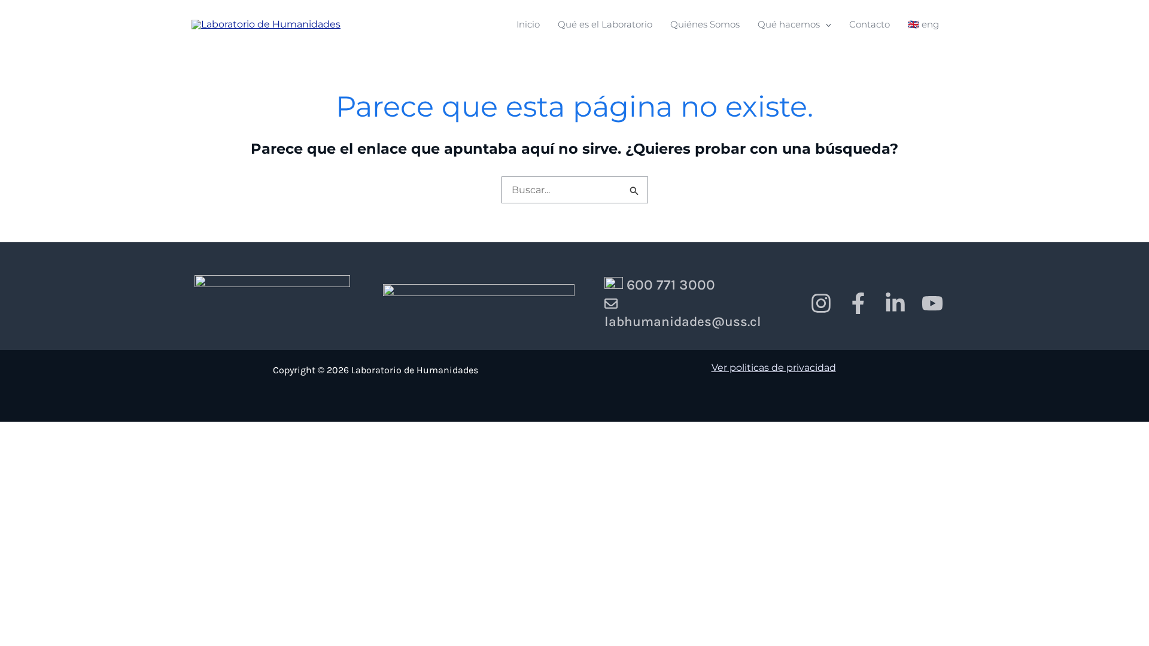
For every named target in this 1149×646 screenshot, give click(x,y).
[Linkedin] (895, 303)
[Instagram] (821, 303)
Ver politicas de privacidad (774, 367)
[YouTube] (932, 303)
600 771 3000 (669, 284)
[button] (825, 24)
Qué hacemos (789, 25)
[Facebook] (858, 303)
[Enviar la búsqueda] (634, 189)
